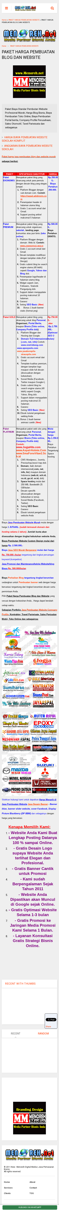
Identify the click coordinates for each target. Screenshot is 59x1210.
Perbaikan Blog (16, 578)
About (32, 1182)
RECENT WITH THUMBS (20, 983)
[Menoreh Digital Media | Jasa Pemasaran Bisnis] (25, 9)
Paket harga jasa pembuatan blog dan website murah (29, 156)
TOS (32, 1193)
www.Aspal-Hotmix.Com (31, 450)
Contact (33, 1188)
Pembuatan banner (28, 582)
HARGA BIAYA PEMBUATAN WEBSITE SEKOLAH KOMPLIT (24, 139)
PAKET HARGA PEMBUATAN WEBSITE (24, 20)
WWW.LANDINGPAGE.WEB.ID (31, 246)
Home (4, 20)
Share (48, 1026)
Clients (7, 1193)
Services (8, 1188)
